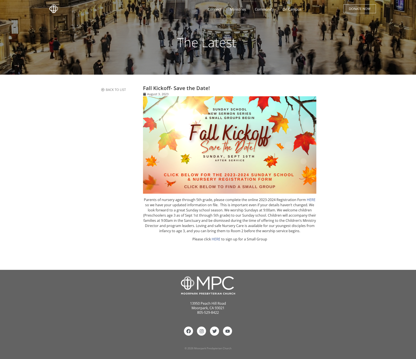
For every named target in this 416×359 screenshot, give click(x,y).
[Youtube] (227, 331)
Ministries (238, 9)
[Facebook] (188, 331)
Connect (214, 9)
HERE (311, 199)
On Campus (292, 9)
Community (264, 9)
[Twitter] (214, 331)
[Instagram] (201, 331)
